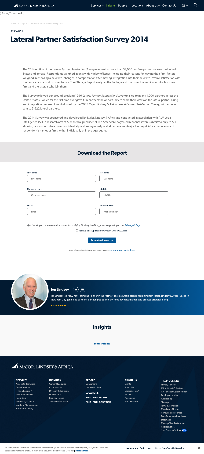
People (122, 5)
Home (34, 4)
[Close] (198, 448)
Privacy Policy (132, 225)
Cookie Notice (168, 426)
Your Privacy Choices (171, 430)
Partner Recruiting (24, 408)
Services (96, 5)
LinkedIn (76, 289)
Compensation (56, 387)
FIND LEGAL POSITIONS (98, 402)
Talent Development (58, 401)
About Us (152, 5)
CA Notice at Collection (172, 388)
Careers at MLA (132, 391)
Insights (110, 5)
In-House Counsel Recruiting (24, 396)
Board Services (23, 387)
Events (128, 384)
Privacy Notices (168, 384)
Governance (55, 394)
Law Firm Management (26, 405)
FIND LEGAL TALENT (96, 397)
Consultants (91, 384)
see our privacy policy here (122, 250)
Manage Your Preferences (173, 423)
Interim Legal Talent (25, 401)
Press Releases (131, 401)
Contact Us (169, 5)
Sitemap (165, 402)
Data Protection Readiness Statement (173, 418)
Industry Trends (56, 398)
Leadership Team (93, 387)
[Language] (182, 6)
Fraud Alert (130, 387)
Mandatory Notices (170, 409)
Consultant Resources (171, 412)
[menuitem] (97, 6)
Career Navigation (57, 384)
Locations (137, 5)
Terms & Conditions (170, 405)
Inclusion (129, 394)
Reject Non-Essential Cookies (169, 448)
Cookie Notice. (81, 451)
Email (82, 289)
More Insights (102, 343)
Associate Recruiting (25, 384)
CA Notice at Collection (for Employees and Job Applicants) (174, 395)
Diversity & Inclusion (59, 391)
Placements (130, 398)
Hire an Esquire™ (24, 391)
